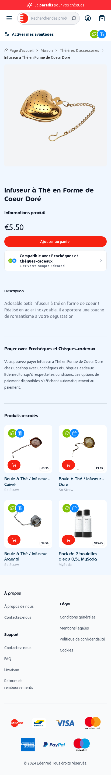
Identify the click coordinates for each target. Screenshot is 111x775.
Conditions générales (78, 617)
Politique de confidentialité (82, 639)
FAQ (7, 659)
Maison (47, 50)
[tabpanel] (55, 115)
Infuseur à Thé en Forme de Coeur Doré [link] (37, 57)
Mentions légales (74, 628)
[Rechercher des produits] (74, 18)
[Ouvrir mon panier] (102, 18)
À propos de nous (19, 606)
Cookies (66, 650)
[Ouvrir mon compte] (88, 18)
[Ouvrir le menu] (9, 18)
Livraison (11, 670)
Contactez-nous (18, 617)
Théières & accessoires (79, 50)
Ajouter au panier (55, 241)
